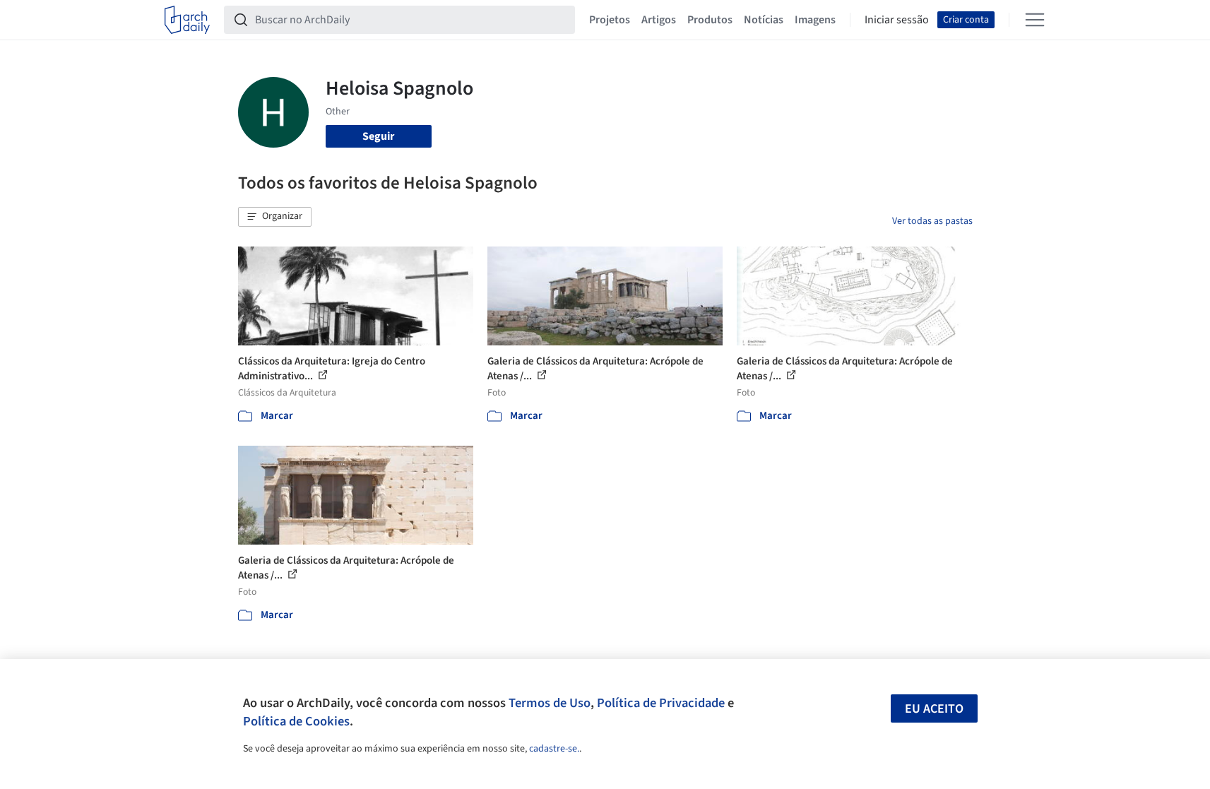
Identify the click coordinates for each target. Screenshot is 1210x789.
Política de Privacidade (661, 703)
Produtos (709, 20)
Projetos (609, 20)
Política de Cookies (296, 721)
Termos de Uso (550, 703)
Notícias (763, 20)
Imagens (815, 20)
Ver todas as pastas (932, 221)
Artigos (658, 20)
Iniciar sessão (897, 20)
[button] (275, 217)
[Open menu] (1035, 19)
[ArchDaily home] (187, 20)
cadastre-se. (554, 749)
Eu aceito (934, 709)
